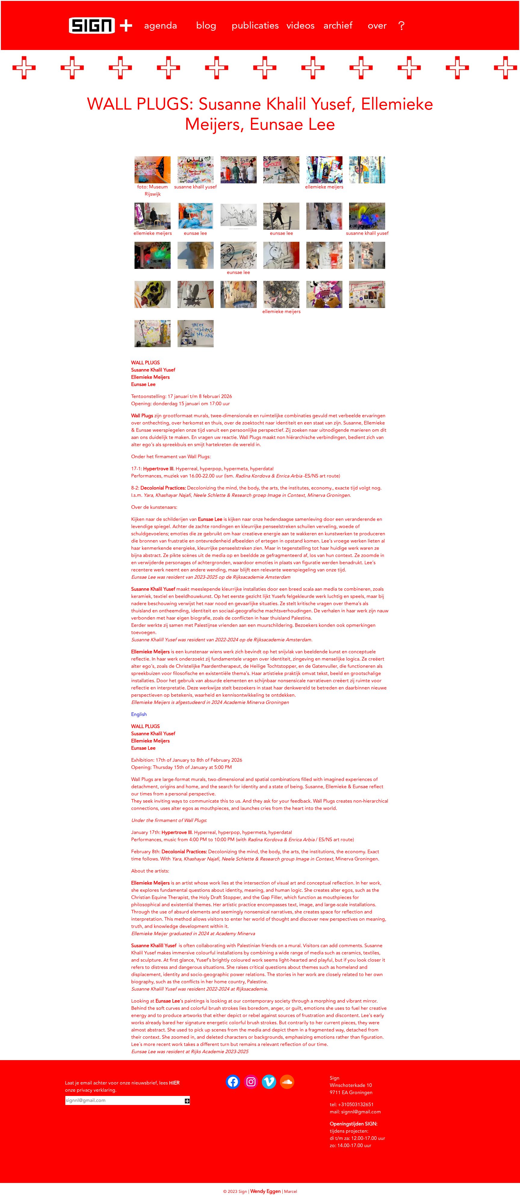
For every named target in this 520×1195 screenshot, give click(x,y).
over (377, 25)
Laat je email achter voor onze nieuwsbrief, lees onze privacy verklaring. (122, 1086)
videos (300, 25)
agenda (160, 25)
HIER (174, 1083)
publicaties (255, 25)
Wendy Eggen (265, 1191)
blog (206, 25)
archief (337, 25)
